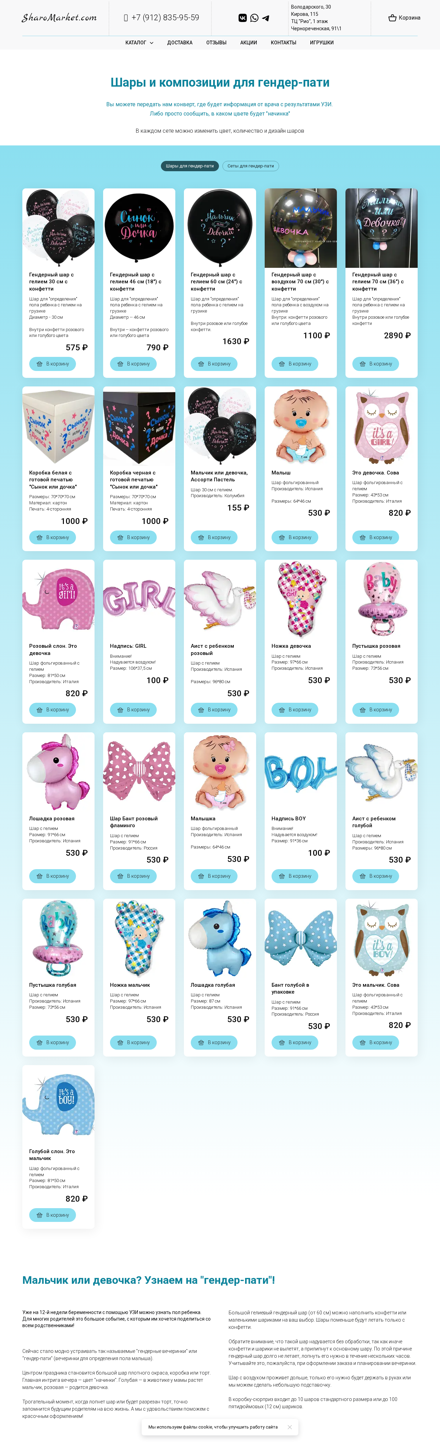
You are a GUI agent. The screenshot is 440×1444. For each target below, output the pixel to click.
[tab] (190, 166)
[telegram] (266, 18)
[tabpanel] (220, 708)
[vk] (243, 18)
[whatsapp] (254, 18)
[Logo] (59, 17)
